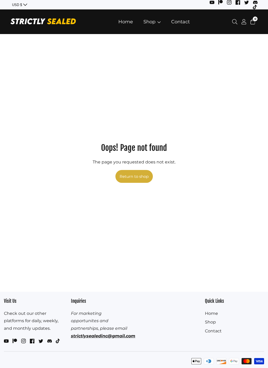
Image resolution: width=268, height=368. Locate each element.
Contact (180, 22)
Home (125, 22)
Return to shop (134, 176)
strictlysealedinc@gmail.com (103, 335)
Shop (149, 22)
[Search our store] (235, 21)
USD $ (17, 5)
